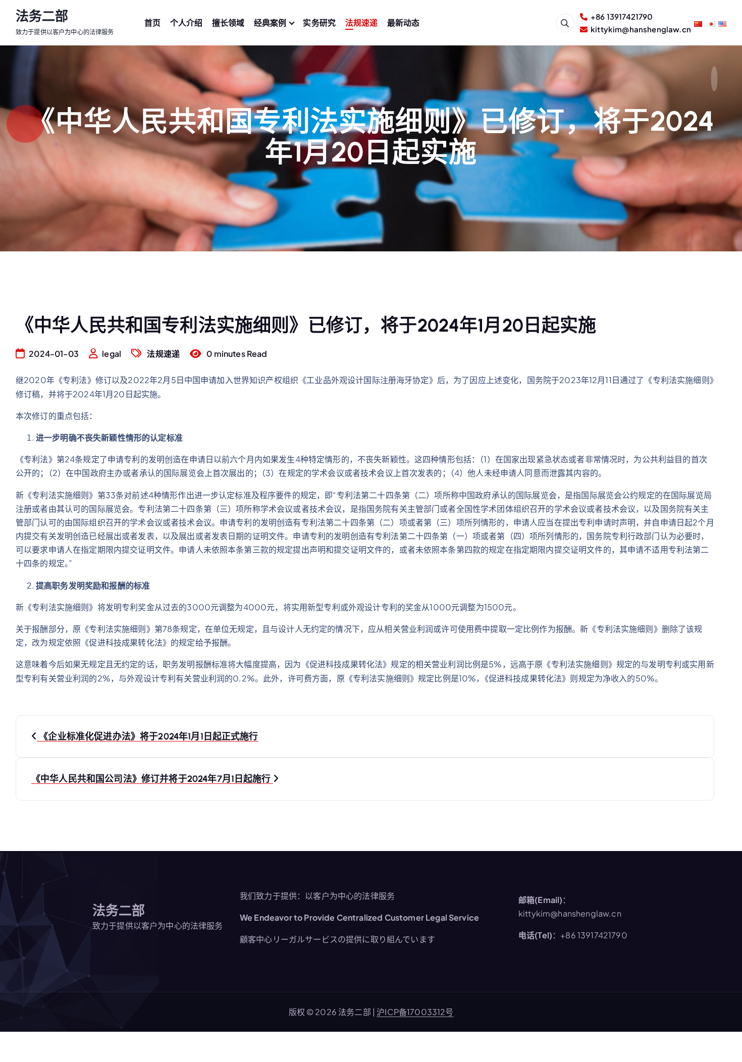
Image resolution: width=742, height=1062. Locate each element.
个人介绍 (186, 22)
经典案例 (270, 22)
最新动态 (403, 22)
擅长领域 (228, 22)
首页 (152, 22)
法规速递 (361, 22)
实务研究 (319, 22)
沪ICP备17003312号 (415, 1011)
